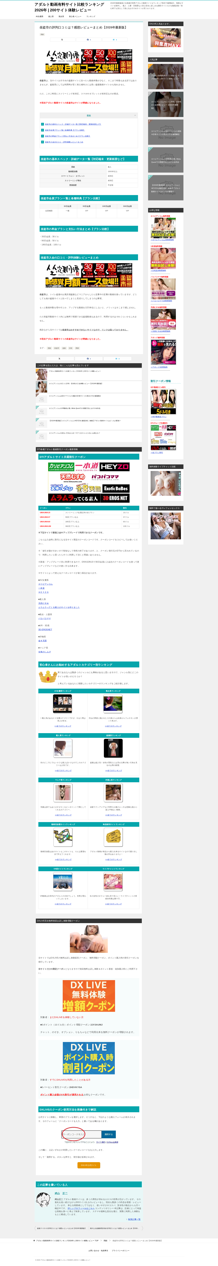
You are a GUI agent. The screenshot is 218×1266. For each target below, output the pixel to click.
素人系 (51, 16)
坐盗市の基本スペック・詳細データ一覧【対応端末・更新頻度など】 (73, 124)
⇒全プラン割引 (157, 453)
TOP (67, 1241)
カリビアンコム (45, 584)
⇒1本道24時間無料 (158, 270)
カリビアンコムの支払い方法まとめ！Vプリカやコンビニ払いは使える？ (74, 433)
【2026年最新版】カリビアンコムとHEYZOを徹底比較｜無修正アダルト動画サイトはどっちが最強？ (85, 421)
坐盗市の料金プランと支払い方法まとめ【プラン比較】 (67, 136)
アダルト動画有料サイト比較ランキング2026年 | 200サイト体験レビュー (75, 371)
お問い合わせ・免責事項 (98, 1251)
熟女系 (61, 16)
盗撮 (64, 348)
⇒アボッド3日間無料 (159, 367)
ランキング (90, 16)
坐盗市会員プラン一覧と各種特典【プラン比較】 (65, 130)
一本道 (41, 588)
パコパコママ (44, 618)
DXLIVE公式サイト (89, 1165)
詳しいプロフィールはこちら (81, 1208)
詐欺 (70, 348)
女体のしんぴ (44, 652)
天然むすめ (43, 603)
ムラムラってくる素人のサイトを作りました (59, 607)
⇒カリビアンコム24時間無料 (162, 240)
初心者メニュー (75, 16)
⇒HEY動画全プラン (159, 417)
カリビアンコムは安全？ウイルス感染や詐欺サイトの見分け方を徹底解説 (75, 396)
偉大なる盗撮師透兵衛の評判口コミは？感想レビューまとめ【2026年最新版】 (116, 1228)
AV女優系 (39, 16)
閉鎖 (42, 34)
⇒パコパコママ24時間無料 (161, 301)
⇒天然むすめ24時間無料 (160, 331)
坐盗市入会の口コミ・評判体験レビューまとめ (64, 142)
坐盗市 (56, 348)
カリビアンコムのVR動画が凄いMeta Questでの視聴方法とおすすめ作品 (74, 408)
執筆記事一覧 (134, 1219)
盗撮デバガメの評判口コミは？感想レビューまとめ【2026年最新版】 (61, 1228)
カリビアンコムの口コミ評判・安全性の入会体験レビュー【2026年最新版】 (76, 383)
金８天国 (42, 641)
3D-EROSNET (45, 630)
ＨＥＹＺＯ (43, 592)
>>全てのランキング (62, 726)
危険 (49, 348)
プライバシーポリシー (120, 1251)
